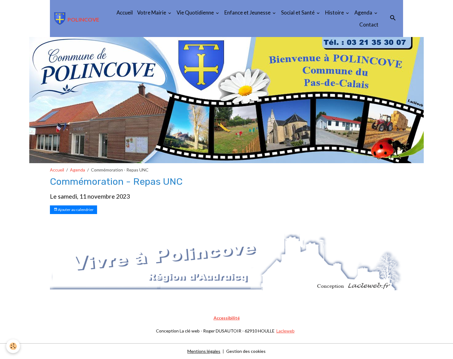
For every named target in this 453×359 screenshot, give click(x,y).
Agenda (363, 12)
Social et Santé (298, 12)
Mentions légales (203, 351)
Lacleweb (285, 330)
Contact (368, 24)
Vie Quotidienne (196, 12)
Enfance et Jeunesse (247, 12)
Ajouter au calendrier (75, 209)
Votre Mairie (152, 12)
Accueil (124, 12)
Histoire (335, 12)
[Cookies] (13, 346)
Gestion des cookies (246, 351)
